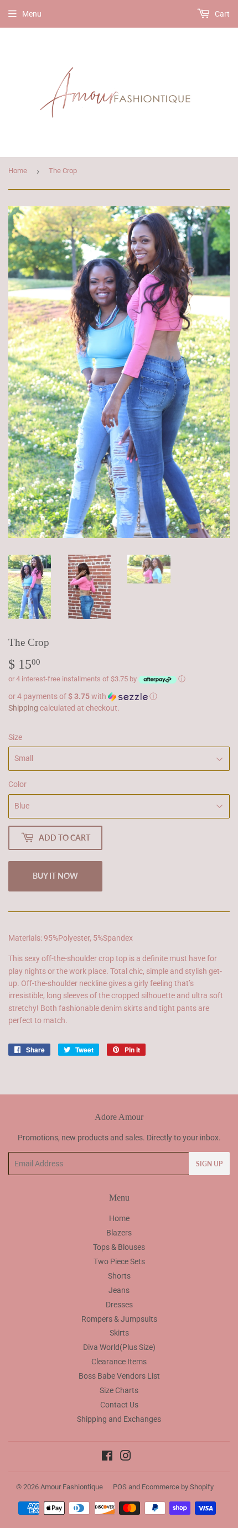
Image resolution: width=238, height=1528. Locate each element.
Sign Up (209, 1164)
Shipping (23, 707)
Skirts (119, 1332)
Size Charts (119, 1390)
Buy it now (55, 875)
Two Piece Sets (119, 1261)
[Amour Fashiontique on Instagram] (125, 1457)
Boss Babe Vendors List (119, 1375)
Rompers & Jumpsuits (119, 1319)
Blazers (119, 1232)
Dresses (119, 1304)
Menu (32, 13)
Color (17, 784)
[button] (119, 696)
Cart (221, 13)
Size (15, 737)
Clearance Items (119, 1361)
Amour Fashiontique (71, 1487)
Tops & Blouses (119, 1247)
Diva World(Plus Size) (119, 1347)
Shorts (119, 1275)
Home (17, 170)
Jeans (119, 1290)
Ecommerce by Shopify (178, 1487)
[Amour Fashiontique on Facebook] (107, 1457)
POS (120, 1487)
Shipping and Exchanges (119, 1419)
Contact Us (119, 1404)
